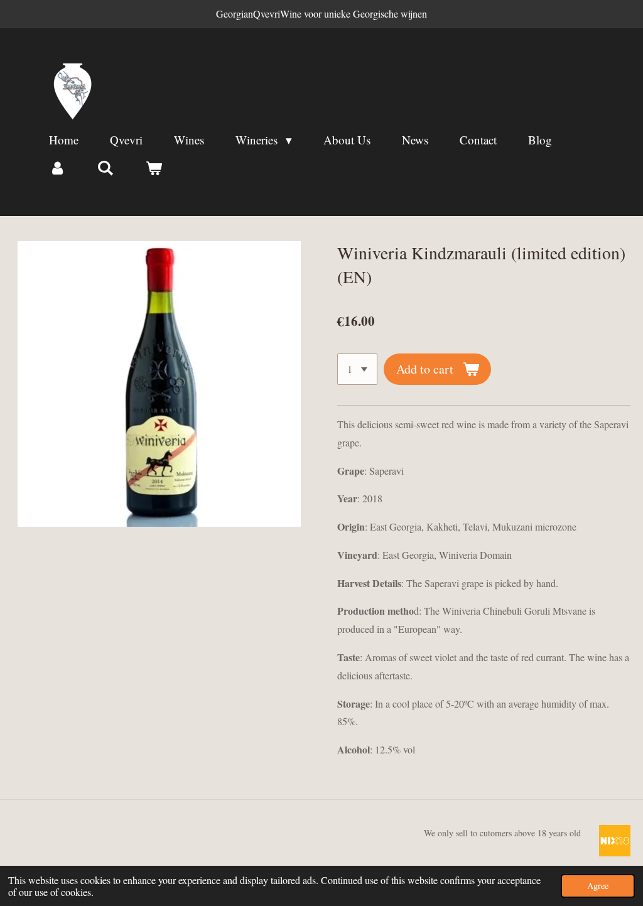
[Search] (106, 167)
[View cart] (153, 167)
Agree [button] (597, 886)
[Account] (57, 167)
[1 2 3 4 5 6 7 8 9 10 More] (357, 369)
